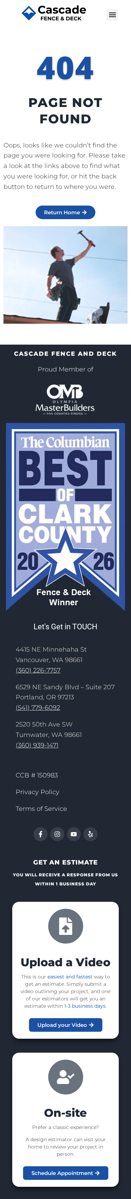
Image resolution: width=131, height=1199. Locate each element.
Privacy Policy (37, 792)
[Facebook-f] (41, 834)
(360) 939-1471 (37, 745)
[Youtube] (74, 834)
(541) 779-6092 (38, 708)
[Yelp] (90, 834)
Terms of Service (41, 809)
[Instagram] (57, 834)
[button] (112, 15)
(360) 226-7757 (38, 670)
